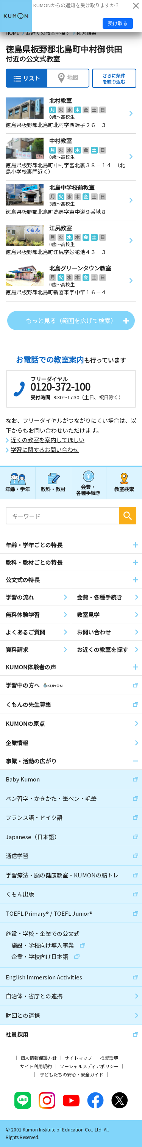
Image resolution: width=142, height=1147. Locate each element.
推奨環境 (109, 1057)
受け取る (118, 23)
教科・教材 (53, 489)
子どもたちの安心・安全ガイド (71, 1074)
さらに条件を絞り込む (114, 78)
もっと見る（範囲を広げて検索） (71, 320)
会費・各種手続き (88, 489)
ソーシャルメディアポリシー (89, 1066)
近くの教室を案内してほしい (47, 440)
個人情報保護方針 (38, 1057)
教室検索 (124, 489)
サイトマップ (78, 1057)
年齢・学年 (17, 489)
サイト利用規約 (36, 1066)
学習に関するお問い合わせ (45, 449)
